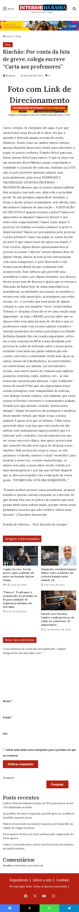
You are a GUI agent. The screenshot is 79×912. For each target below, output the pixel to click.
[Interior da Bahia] (43, 8)
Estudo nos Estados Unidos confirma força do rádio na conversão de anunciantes (58, 619)
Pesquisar (8, 777)
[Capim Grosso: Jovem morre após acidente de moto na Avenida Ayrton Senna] (20, 556)
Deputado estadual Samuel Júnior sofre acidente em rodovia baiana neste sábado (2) (58, 574)
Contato (62, 880)
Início (9, 36)
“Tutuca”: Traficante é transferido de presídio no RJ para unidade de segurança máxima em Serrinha (20, 600)
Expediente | (21, 880)
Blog (18, 36)
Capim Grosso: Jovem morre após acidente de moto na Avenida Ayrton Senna (18, 574)
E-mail (7, 717)
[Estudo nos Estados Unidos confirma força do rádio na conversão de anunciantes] (58, 600)
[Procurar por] (74, 10)
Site (5, 733)
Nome (7, 701)
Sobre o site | (44, 880)
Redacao (10, 75)
